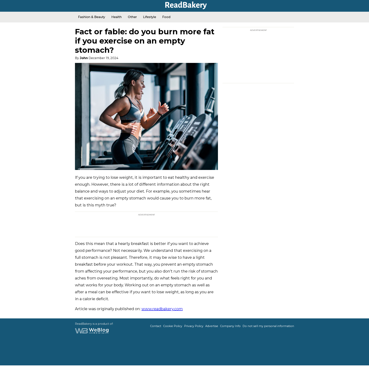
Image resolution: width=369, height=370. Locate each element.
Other (132, 17)
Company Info (230, 326)
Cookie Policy (172, 326)
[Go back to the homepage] (184, 8)
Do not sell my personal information (268, 326)
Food (166, 17)
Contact (155, 326)
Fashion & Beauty (91, 17)
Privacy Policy (193, 326)
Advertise (211, 326)
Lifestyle (149, 17)
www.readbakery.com (162, 309)
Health (116, 17)
